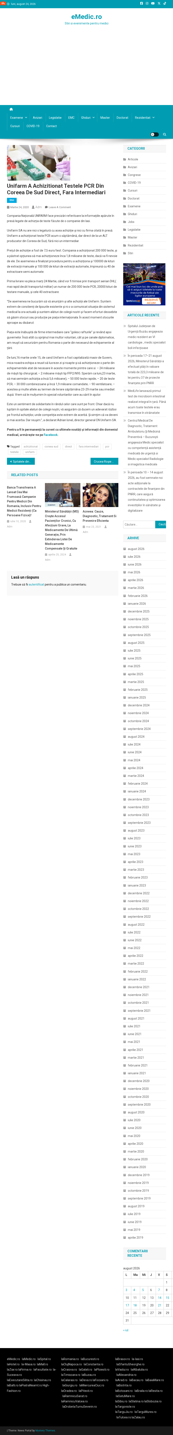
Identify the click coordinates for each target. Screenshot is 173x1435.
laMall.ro (42, 1364)
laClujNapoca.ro (71, 1364)
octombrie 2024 (138, 721)
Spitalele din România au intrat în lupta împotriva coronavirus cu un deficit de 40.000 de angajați (24, 461)
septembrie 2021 (139, 1010)
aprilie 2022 (135, 955)
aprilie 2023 (135, 862)
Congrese (134, 175)
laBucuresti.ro (90, 1359)
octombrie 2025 (138, 627)
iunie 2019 (135, 1222)
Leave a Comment (60, 207)
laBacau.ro (136, 1380)
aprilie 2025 (135, 674)
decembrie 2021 (139, 987)
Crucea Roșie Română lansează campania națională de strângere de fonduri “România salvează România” (106, 461)
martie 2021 (136, 1057)
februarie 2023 (138, 877)
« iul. (126, 1330)
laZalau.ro (138, 1417)
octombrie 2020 (138, 1096)
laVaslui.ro (123, 1369)
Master (105, 117)
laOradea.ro (69, 1390)
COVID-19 (33, 126)
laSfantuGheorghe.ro (130, 1364)
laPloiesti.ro (101, 1369)
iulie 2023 (134, 838)
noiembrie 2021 (138, 995)
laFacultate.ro (43, 1369)
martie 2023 (136, 869)
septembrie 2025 (139, 635)
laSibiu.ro (121, 1401)
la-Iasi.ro (137, 1359)
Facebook (51, 435)
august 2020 (136, 1112)
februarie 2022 (138, 971)
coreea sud (51, 446)
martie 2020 (136, 1151)
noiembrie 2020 (138, 1088)
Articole (133, 159)
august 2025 (136, 642)
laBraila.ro (141, 1390)
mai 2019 (134, 1229)
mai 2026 (134, 572)
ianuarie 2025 (137, 697)
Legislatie (55, 117)
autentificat (36, 584)
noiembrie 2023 (138, 807)
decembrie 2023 (139, 799)
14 (159, 1297)
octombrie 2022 (138, 909)
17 (127, 1305)
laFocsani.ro (100, 1380)
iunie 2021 (135, 1034)
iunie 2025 (135, 658)
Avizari (37, 117)
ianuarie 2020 (137, 1167)
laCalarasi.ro (69, 1380)
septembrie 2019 (139, 1198)
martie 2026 (136, 588)
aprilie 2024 (135, 768)
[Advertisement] (86, 73)
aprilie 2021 (135, 1050)
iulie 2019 (134, 1214)
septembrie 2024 (139, 729)
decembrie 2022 (139, 893)
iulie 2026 (134, 556)
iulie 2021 (134, 1026)
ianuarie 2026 (137, 603)
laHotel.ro (13, 1364)
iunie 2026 (135, 564)
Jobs (131, 222)
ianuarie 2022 (137, 979)
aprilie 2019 (135, 1237)
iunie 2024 (135, 752)
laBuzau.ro (89, 1374)
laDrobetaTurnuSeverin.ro (79, 1406)
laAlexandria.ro (126, 1374)
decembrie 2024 (139, 705)
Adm (38, 207)
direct (68, 446)
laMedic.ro (29, 1359)
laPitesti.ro (86, 1390)
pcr (107, 446)
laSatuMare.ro (125, 1396)
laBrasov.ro (122, 1359)
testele (14, 452)
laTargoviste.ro (125, 1406)
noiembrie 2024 (138, 713)
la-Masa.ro (29, 1364)
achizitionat (31, 446)
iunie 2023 (135, 846)
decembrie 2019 (139, 1175)
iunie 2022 (135, 940)
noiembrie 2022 (138, 901)
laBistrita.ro (124, 1385)
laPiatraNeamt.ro (30, 1385)
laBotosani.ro (124, 1390)
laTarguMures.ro (146, 1412)
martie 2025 (136, 682)
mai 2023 (134, 854)
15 (167, 1297)
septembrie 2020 (139, 1104)
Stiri (11, 200)
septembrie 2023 (139, 822)
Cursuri (15, 126)
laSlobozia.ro (153, 1401)
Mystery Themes (45, 1430)
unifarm (30, 452)
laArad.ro (121, 1380)
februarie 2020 (138, 1159)
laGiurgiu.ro (70, 1385)
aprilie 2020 (135, 1143)
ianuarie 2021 (137, 1073)
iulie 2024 (134, 744)
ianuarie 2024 (137, 791)
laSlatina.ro (136, 1401)
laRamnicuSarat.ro (74, 1396)
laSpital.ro (44, 1359)
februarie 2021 (138, 1065)
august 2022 (136, 924)
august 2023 (136, 830)
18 (135, 1305)
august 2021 (136, 1018)
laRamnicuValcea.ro (74, 1401)
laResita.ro (156, 1390)
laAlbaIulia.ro (139, 1369)
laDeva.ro (86, 1380)
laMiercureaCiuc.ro (91, 1385)
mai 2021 (134, 1042)
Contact (51, 126)
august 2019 (136, 1206)
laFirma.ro (25, 1369)
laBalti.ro (13, 1385)
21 (159, 1305)
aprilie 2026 (135, 580)
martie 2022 (136, 963)
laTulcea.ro (124, 1417)
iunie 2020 (135, 1128)
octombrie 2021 (138, 1002)
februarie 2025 (138, 689)
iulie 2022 (134, 932)
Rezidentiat (142, 117)
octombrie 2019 (138, 1190)
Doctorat (122, 117)
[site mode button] (154, 134)
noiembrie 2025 (138, 619)
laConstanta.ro (93, 1364)
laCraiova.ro (69, 1369)
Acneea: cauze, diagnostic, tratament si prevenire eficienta (99, 516)
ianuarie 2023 (137, 885)
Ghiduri (86, 117)
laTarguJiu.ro (125, 1412)
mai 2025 (134, 666)
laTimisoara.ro (70, 1374)
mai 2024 (134, 760)
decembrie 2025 (139, 611)
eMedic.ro (86, 17)
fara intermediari (89, 446)
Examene (16, 117)
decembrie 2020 (139, 1081)
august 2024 (136, 736)
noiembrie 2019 (138, 1183)
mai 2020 (134, 1136)
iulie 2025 (134, 650)
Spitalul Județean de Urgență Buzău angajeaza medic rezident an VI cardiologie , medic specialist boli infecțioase (147, 337)
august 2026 (136, 549)
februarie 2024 (138, 783)
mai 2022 (134, 948)
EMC (71, 117)
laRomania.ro (70, 1359)
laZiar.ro (12, 1369)
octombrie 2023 (138, 815)
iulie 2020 (134, 1120)
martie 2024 (136, 775)
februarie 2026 (138, 596)
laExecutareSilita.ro (20, 1380)
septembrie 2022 (139, 916)
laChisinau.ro (42, 1380)
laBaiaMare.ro (154, 1380)
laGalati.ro (85, 1369)
